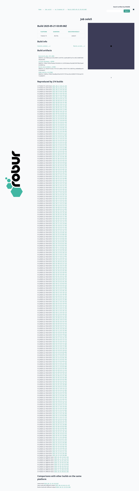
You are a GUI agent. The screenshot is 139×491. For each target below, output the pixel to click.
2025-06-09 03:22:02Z (59, 207)
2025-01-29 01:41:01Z (59, 441)
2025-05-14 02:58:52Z (59, 252)
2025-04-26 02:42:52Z (59, 285)
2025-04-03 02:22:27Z (59, 325)
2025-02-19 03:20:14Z (59, 403)
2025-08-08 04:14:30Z (59, 102)
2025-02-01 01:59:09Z (59, 435)
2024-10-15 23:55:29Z (63, 487)
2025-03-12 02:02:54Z (59, 364)
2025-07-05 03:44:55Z (59, 160)
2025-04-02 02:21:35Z (59, 326)
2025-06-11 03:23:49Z (59, 203)
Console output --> (43, 46)
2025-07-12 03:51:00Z (59, 147)
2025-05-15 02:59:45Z (59, 250)
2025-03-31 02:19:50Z (59, 330)
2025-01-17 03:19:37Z (61, 459)
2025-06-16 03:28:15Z (59, 194)
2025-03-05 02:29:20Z (59, 377)
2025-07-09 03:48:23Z (59, 153)
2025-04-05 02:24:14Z (59, 321)
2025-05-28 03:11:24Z (59, 229)
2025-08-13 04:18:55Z (59, 93)
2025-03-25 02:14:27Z (59, 341)
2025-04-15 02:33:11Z (59, 305)
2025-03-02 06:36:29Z (59, 383)
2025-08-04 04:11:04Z (59, 109)
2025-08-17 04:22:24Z (59, 86)
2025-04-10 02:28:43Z (59, 314)
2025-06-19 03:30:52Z (59, 189)
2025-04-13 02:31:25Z (59, 308)
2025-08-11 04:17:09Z (59, 97)
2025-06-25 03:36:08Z (59, 178)
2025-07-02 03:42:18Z (59, 165)
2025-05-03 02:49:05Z (59, 272)
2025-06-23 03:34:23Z (59, 182)
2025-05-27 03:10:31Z (59, 231)
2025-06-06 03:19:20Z (59, 212)
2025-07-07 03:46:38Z (59, 156)
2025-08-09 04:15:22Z (59, 100)
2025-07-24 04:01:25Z (59, 126)
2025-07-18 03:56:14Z (59, 136)
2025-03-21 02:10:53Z (59, 348)
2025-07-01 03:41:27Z (59, 167)
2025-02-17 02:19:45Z (59, 406)
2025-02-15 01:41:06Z (59, 410)
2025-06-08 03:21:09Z (59, 209)
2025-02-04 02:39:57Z (59, 430)
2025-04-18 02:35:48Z (59, 299)
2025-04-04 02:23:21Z (59, 323)
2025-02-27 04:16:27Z (59, 388)
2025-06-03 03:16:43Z (59, 218)
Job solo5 (48, 9)
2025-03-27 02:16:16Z (59, 337)
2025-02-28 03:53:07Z (59, 386)
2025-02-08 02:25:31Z (59, 422)
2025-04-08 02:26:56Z (59, 317)
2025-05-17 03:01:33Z (59, 247)
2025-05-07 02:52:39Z (59, 265)
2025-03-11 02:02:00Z (59, 366)
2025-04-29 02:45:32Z (59, 279)
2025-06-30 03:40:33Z (59, 169)
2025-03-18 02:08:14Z (59, 354)
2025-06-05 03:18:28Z (59, 214)
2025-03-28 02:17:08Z (59, 336)
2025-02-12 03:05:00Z (59, 415)
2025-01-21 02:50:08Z (59, 455)
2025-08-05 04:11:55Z (59, 107)
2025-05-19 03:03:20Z (59, 243)
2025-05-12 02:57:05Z (59, 256)
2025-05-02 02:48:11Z (59, 274)
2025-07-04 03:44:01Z (59, 162)
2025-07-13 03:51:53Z (59, 145)
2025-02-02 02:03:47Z (59, 433)
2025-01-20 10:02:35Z (61, 457)
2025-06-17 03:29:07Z (59, 193)
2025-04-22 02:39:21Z (59, 292)
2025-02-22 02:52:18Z (59, 397)
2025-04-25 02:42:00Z (59, 287)
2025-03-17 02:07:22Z (59, 355)
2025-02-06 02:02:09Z (59, 426)
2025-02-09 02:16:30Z (59, 421)
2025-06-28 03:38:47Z (59, 173)
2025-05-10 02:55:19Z (59, 259)
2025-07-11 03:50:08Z (59, 149)
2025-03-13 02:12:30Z (59, 363)
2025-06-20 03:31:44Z (59, 187)
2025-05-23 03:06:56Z (59, 238)
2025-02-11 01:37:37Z (59, 417)
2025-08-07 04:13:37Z (59, 104)
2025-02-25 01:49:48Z (59, 392)
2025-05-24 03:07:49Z (59, 236)
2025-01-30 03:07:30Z (59, 439)
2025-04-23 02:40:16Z (59, 290)
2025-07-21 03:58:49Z (59, 131)
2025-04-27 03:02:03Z (59, 283)
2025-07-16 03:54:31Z (59, 140)
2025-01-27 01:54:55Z (59, 444)
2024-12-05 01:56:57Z (61, 466)
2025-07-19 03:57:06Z (59, 135)
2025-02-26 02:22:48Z (59, 390)
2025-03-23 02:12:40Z (59, 345)
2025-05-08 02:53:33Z (59, 263)
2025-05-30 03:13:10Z (59, 225)
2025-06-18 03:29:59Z (59, 191)
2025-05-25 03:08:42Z (59, 234)
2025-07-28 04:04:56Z (59, 118)
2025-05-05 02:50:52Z (59, 269)
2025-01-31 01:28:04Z (59, 437)
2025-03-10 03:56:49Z (59, 368)
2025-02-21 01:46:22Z (59, 399)
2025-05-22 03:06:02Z (59, 240)
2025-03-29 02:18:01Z (59, 334)
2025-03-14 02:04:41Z (59, 361)
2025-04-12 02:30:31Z (59, 310)
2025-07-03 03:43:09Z (59, 164)
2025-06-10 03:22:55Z (59, 205)
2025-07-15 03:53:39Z (59, 142)
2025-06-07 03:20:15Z (59, 211)
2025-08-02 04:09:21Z (59, 113)
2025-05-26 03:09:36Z (59, 232)
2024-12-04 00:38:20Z (61, 468)
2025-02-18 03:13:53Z (59, 404)
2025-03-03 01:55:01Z (59, 381)
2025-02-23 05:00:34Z (59, 395)
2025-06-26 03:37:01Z (59, 176)
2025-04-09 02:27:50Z (59, 316)
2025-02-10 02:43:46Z (59, 419)
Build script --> (79, 46)
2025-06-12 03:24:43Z (59, 202)
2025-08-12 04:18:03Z (59, 95)
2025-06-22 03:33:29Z (59, 183)
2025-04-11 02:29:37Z (59, 312)
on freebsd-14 (59, 9)
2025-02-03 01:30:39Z (59, 431)
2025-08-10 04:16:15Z (59, 98)
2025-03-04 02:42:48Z (59, 379)
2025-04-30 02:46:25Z (59, 278)
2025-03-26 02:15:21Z (59, 339)
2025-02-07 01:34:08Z (59, 424)
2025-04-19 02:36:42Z (59, 298)
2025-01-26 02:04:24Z (59, 446)
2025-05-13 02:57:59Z (59, 254)
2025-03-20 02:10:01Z (59, 350)
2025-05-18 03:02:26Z (59, 245)
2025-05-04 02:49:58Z (59, 270)
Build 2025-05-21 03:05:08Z (77, 9)
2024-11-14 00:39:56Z (61, 470)
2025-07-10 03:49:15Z (59, 151)
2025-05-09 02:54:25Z (59, 261)
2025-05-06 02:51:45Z (59, 267)
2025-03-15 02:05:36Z (59, 359)
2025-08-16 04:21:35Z (59, 87)
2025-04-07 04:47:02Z (59, 319)
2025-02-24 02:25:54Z (59, 393)
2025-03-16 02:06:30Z (59, 357)
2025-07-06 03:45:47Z (59, 158)
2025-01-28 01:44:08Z (59, 442)
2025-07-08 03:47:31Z (59, 154)
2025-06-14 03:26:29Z (59, 198)
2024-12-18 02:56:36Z (61, 462)
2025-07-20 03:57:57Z (59, 133)
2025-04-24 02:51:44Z (59, 288)
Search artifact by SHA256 (121, 7)
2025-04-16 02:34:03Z (59, 303)
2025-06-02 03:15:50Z (59, 220)
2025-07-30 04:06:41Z (59, 115)
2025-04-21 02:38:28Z (59, 294)
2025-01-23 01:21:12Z (59, 451)
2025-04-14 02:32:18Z (59, 307)
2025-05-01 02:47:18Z (59, 276)
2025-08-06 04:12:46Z (59, 106)
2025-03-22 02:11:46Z (59, 346)
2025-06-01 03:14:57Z (59, 221)
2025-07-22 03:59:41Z (59, 129)
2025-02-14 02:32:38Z (59, 412)
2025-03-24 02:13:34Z (59, 343)
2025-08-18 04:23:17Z (62, 485)
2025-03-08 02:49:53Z (59, 372)
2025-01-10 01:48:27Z (61, 460)
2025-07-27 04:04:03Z (59, 120)
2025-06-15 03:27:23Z (59, 196)
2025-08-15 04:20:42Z (59, 89)
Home (40, 9)
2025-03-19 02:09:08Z (59, 352)
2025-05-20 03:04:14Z (59, 241)
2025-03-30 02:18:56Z (59, 332)
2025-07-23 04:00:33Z (59, 127)
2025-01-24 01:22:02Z (59, 450)
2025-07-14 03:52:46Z (59, 144)
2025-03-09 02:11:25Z (59, 370)
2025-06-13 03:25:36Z (59, 200)
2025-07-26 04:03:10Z (59, 122)
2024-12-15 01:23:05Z (61, 464)
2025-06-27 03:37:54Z (59, 174)
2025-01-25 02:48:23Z (59, 448)
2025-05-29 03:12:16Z (59, 227)
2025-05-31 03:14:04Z (59, 223)
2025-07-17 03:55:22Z (59, 138)
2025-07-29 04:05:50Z (59, 116)
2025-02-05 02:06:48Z (59, 428)
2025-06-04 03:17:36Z (59, 216)
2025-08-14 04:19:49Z (59, 91)
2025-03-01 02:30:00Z (59, 384)
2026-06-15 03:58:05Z (51, 483)
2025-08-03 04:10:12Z (59, 111)
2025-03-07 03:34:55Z (59, 374)
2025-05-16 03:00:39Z (59, 249)
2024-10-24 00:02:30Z (61, 471)
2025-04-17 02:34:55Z (59, 301)
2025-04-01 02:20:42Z (59, 328)
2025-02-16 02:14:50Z (59, 408)
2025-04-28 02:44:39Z (59, 281)
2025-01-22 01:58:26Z (59, 453)
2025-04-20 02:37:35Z (59, 296)
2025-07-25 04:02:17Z (59, 124)
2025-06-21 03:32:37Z (59, 185)
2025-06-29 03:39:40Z (59, 171)
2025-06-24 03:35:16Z (59, 180)
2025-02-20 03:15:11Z (59, 401)
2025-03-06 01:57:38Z (59, 375)
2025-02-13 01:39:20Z (59, 413)
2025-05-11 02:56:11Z (59, 258)
